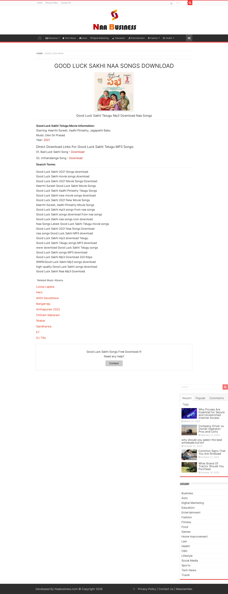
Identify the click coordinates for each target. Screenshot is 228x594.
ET (38, 332)
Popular (201, 398)
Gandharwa (43, 326)
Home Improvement (194, 536)
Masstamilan (184, 589)
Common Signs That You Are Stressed (212, 452)
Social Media (189, 560)
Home (39, 3)
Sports (185, 565)
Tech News (70, 38)
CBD (184, 551)
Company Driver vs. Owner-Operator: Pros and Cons (211, 428)
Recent (187, 398)
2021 (47, 140)
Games (185, 531)
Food (184, 527)
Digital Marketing (100, 38)
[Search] (190, 2)
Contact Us (66, 3)
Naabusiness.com (66, 589)
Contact (114, 363)
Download (77, 151)
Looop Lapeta (45, 286)
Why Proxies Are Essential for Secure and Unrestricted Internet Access (212, 413)
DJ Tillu (41, 337)
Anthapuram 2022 (48, 309)
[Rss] (171, 3)
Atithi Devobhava (47, 298)
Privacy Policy (51, 3)
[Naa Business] (114, 19)
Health (169, 38)
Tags (185, 404)
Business (53, 38)
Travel (185, 575)
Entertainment (138, 38)
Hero (39, 292)
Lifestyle (186, 555)
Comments (216, 398)
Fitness (186, 522)
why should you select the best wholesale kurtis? (201, 441)
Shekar (40, 320)
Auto (84, 38)
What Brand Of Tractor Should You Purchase (211, 466)
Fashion (154, 38)
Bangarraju (43, 303)
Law (184, 541)
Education (120, 38)
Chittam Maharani (48, 315)
